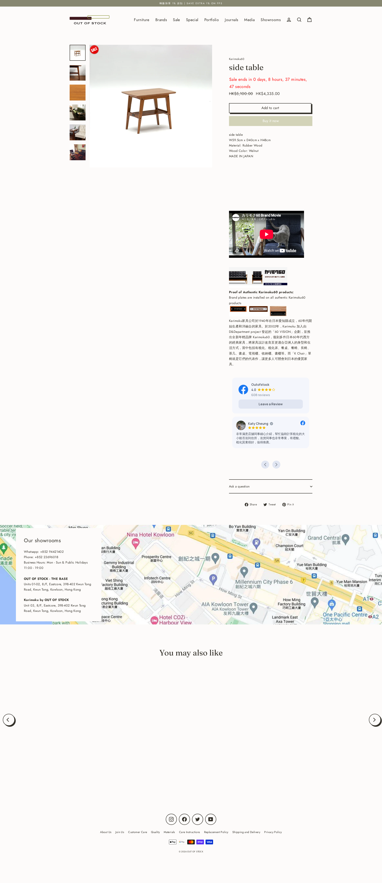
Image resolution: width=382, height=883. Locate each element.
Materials (169, 832)
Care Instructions (189, 832)
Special (192, 19)
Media (249, 19)
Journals (231, 19)
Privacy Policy (273, 832)
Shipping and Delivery (246, 832)
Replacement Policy (216, 832)
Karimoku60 (64, 777)
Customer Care (137, 832)
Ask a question (239, 486)
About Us (105, 832)
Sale (176, 19)
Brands (161, 19)
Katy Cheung (258, 423)
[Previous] (9, 720)
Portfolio (211, 19)
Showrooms (271, 19)
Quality (155, 832)
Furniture (141, 19)
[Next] (375, 720)
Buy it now (271, 120)
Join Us (119, 832)
